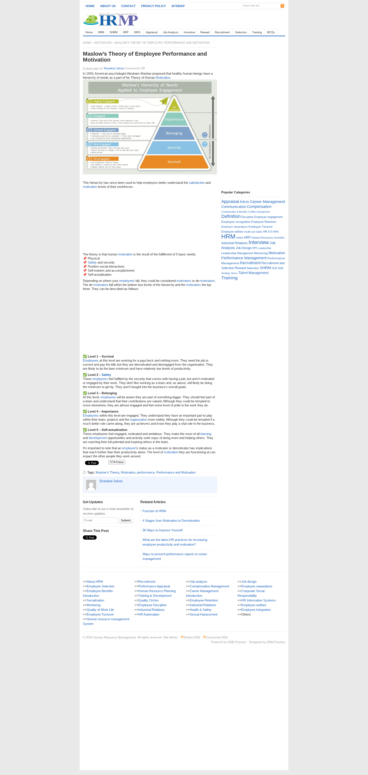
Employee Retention (263, 221)
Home (90, 6)
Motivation (102, 42)
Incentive (189, 32)
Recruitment (222, 32)
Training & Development (154, 595)
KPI (254, 248)
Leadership (264, 248)
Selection (241, 32)
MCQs (271, 32)
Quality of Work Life (100, 609)
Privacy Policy (153, 6)
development (98, 438)
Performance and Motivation (176, 472)
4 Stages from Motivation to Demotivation (171, 520)
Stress (234, 273)
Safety (92, 262)
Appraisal (151, 32)
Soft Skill (277, 268)
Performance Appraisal (154, 586)
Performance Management (244, 258)
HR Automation (148, 614)
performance (146, 472)
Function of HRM (154, 511)
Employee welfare (232, 231)
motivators (184, 280)
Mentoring (261, 253)
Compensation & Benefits (234, 211)
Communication (233, 207)
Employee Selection (100, 586)
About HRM (95, 581)
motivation (90, 186)
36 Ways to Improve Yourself (162, 530)
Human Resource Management (114, 637)
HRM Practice (237, 642)
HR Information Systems (258, 600)
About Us (108, 6)
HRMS (239, 237)
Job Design (244, 248)
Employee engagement (268, 217)
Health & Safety (200, 609)
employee (129, 448)
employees (127, 280)
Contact (128, 6)
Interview (259, 242)
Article (244, 202)
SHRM (113, 32)
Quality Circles (148, 600)
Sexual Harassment (203, 614)
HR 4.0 (267, 231)
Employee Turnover (261, 226)
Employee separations (256, 586)
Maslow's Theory (107, 472)
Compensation (259, 206)
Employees (91, 360)
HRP (126, 32)
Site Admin (170, 637)
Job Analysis (170, 32)
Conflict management (259, 211)
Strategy (225, 273)
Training (257, 32)
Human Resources (262, 237)
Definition (231, 216)
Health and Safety (253, 231)
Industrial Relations (234, 243)
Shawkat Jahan (114, 68)
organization (138, 419)
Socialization (95, 600)
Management (245, 253)
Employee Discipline (152, 605)
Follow (119, 462)
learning (205, 434)
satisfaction (197, 182)
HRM (101, 32)
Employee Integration (256, 609)
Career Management (267, 202)
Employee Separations (234, 226)
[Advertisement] (235, 19)
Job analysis (198, 581)
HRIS (137, 32)
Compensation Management (209, 586)
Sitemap (178, 6)
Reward (205, 32)
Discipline (247, 217)
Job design (248, 581)
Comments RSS (217, 637)
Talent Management (253, 273)
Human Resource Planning (157, 591)
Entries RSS (192, 637)
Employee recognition (235, 221)
